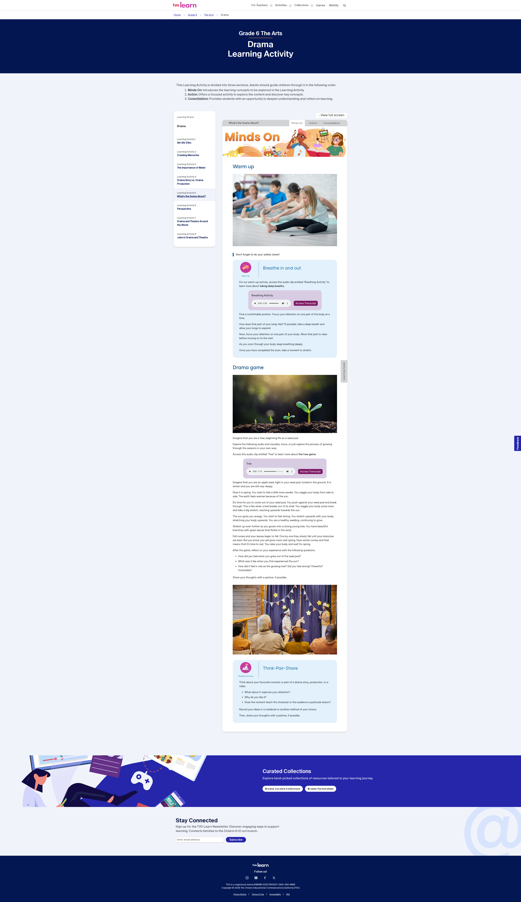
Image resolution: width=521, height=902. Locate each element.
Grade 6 (192, 14)
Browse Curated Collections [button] (282, 789)
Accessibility (275, 894)
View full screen (331, 115)
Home (177, 14)
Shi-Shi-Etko (184, 142)
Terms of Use (258, 894)
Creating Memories (188, 155)
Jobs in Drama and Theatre (192, 237)
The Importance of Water (191, 167)
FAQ (288, 894)
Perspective (184, 208)
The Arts (209, 14)
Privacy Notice (240, 894)
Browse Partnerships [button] (320, 789)
